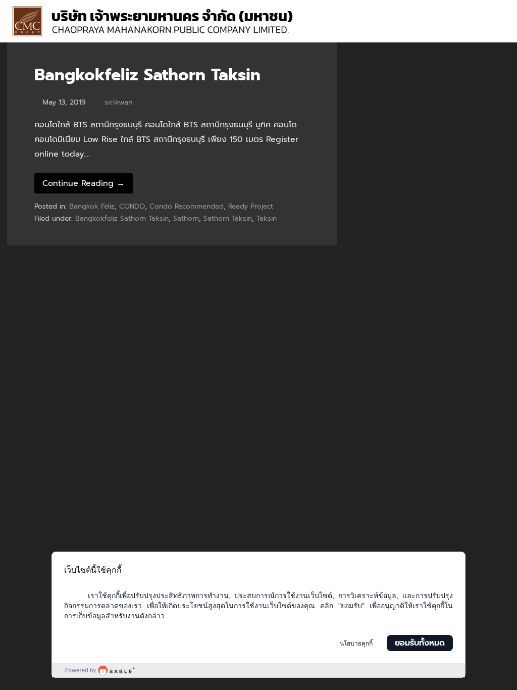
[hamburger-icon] (495, 10)
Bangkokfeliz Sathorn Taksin (147, 75)
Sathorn (186, 218)
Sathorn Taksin (227, 218)
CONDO (132, 206)
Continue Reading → (83, 183)
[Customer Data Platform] (258, 670)
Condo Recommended (186, 206)
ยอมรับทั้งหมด (420, 643)
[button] (500, 30)
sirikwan (119, 102)
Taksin (266, 218)
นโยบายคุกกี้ (356, 643)
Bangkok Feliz (92, 206)
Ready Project (250, 206)
